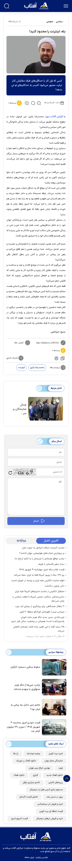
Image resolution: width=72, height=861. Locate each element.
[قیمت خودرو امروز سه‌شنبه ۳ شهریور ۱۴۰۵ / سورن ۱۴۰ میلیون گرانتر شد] (53, 727)
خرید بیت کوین (56, 753)
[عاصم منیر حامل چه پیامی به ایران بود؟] (53, 707)
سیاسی (59, 21)
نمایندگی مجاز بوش (53, 761)
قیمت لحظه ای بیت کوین (51, 811)
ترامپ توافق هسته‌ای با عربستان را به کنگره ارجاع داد (39, 559)
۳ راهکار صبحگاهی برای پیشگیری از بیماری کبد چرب (39, 606)
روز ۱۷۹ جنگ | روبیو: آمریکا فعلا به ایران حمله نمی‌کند (39, 575)
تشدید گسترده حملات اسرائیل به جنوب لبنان (43, 548)
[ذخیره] (62, 358)
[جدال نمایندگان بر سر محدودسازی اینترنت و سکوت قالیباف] (45, 409)
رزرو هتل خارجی (55, 782)
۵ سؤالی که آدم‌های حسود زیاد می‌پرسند (45, 636)
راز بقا (15, 753)
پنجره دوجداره (33, 753)
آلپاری (35, 775)
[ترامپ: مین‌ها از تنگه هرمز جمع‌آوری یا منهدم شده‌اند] (53, 687)
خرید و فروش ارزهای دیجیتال (49, 818)
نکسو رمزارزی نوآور (31, 782)
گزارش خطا (18, 342)
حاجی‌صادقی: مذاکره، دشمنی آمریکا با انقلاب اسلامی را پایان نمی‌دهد (38, 599)
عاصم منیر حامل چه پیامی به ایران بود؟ (25, 707)
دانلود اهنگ (19, 775)
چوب (60, 768)
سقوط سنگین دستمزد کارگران (25, 667)
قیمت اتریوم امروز (19, 818)
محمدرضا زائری (37, 367)
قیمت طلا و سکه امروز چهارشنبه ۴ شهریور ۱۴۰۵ (41, 569)
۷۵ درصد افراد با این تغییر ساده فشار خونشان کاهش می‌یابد (38, 629)
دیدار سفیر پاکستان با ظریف (51, 564)
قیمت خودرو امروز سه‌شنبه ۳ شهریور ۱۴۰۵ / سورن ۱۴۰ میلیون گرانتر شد (23, 727)
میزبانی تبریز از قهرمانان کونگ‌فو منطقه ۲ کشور (42, 612)
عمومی (49, 21)
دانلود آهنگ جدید (54, 775)
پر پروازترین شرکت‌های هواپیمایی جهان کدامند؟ (41, 553)
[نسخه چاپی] (56, 358)
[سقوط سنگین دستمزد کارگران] (53, 667)
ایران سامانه (29, 857)
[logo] (36, 6)
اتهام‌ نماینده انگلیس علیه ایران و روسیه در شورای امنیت (37, 580)
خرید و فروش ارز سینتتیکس (50, 804)
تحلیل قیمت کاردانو (29, 797)
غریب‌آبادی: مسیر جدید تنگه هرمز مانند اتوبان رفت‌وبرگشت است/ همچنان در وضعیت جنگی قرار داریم (37, 619)
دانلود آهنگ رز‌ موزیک (26, 761)
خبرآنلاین (55, 332)
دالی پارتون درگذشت (54, 586)
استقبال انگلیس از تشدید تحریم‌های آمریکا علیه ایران (39, 591)
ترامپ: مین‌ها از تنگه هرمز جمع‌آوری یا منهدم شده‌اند (27, 687)
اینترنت (21, 367)
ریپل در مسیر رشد (54, 797)
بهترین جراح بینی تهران (39, 768)
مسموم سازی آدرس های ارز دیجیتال (46, 789)
